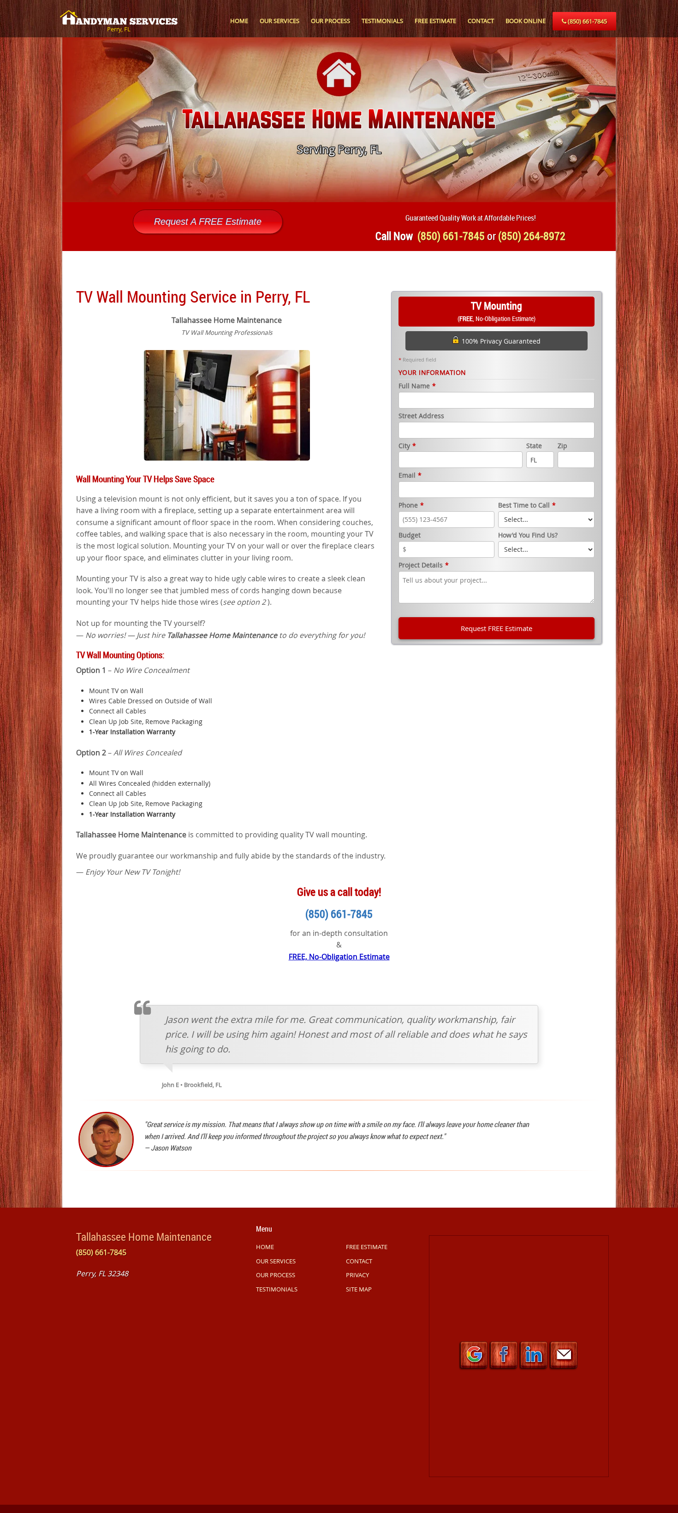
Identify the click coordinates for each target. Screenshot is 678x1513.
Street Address (421, 416)
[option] (339, 119)
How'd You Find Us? (528, 535)
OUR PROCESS (330, 21)
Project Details (423, 565)
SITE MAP (359, 1289)
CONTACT (481, 21)
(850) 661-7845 (586, 21)
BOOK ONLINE (526, 21)
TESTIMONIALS (382, 21)
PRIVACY (357, 1275)
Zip (562, 446)
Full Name (417, 386)
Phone (411, 505)
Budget (409, 535)
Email (410, 475)
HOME (239, 21)
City (407, 446)
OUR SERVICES (279, 21)
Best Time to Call (527, 505)
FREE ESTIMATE (435, 21)
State (534, 446)
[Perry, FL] (118, 12)
